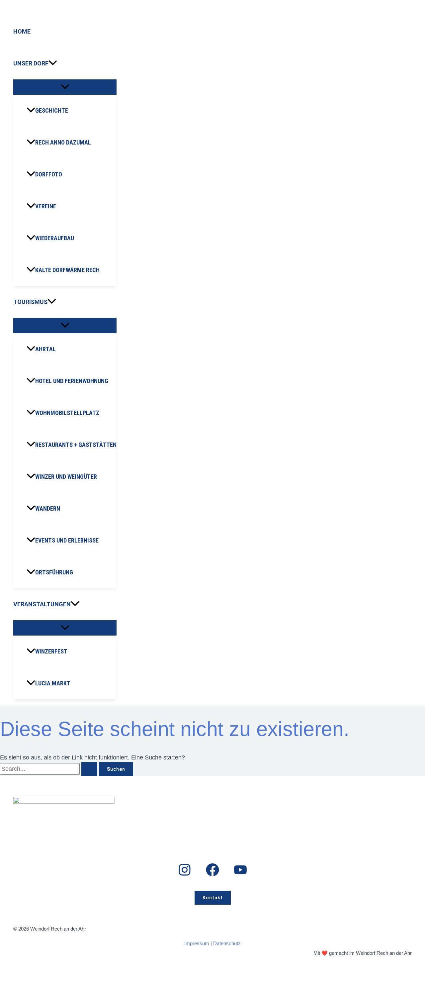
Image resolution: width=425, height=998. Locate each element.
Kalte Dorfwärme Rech (67, 269)
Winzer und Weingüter (66, 476)
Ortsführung (54, 572)
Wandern (47, 508)
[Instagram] (184, 874)
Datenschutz (227, 943)
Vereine (45, 206)
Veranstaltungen (42, 604)
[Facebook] (212, 874)
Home (22, 31)
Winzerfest (51, 651)
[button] (52, 63)
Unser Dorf (30, 63)
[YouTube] (240, 874)
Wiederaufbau (54, 238)
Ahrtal (45, 349)
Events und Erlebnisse (67, 540)
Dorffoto (48, 174)
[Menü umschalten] (65, 87)
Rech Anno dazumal (63, 142)
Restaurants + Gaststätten (76, 444)
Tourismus (30, 301)
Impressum (196, 943)
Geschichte (51, 110)
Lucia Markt (52, 683)
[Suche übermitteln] (89, 769)
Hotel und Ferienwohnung (71, 380)
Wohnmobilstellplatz (67, 412)
